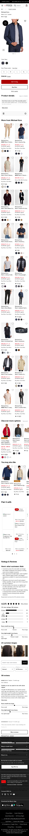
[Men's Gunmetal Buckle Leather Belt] (21, 330)
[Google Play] (18, 805)
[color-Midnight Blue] (3, 495)
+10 (10, 457)
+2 (10, 219)
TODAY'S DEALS (5, 1)
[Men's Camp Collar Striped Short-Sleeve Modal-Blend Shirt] (7, 396)
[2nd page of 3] (14, 553)
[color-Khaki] (3, 151)
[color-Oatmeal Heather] (21, 253)
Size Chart (14, 68)
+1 (9, 151)
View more (5, 107)
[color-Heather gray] (5, 187)
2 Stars (3, 619)
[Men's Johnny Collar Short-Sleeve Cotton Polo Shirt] (7, 264)
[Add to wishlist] (25, 21)
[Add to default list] (13, 125)
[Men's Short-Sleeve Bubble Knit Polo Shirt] (7, 164)
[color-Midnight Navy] (16, 319)
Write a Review (24, 603)
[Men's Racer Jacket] (18, 430)
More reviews (14, 732)
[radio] (2, 151)
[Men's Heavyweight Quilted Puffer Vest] (21, 264)
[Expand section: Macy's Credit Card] (14, 746)
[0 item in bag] (26, 5)
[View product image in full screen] (4, 50)
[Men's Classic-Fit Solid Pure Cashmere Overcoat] (21, 197)
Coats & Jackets (12, 9)
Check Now (19, 784)
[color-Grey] (16, 286)
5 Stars (3, 610)
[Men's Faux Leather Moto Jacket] (7, 363)
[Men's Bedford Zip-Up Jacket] (20, 472)
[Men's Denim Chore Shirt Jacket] (7, 230)
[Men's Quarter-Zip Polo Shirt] (21, 131)
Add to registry (14, 91)
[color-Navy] (21, 386)
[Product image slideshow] (14, 38)
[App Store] (6, 805)
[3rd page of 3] (16, 553)
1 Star (3, 622)
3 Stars (3, 616)
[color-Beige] (16, 386)
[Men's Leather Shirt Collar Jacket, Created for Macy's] (21, 396)
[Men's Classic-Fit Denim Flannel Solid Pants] (21, 164)
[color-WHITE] (21, 154)
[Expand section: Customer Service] (14, 742)
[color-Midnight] (8, 151)
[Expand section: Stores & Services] (14, 751)
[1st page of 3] (12, 553)
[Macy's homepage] (2, 9)
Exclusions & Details (11, 784)
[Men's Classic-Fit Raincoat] (21, 363)
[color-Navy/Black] (16, 350)
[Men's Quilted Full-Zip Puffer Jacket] (21, 297)
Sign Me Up (14, 766)
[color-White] (5, 353)
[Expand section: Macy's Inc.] (14, 755)
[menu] (2, 5)
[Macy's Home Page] (8, 5)
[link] (7, 146)
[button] (5, 9)
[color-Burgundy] (3, 220)
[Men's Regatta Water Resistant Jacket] (6, 430)
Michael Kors (5, 12)
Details (9, 76)
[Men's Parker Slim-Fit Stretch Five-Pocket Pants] (7, 131)
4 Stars (3, 613)
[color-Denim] (19, 183)
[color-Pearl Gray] (17, 453)
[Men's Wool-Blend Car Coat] (7, 197)
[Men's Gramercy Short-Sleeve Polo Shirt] (21, 230)
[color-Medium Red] (3, 457)
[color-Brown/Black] (19, 350)
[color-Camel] (8, 220)
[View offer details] (14, 113)
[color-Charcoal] (16, 183)
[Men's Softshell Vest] (7, 330)
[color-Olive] (21, 286)
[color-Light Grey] (21, 183)
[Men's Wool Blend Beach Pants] (7, 297)
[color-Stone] (3, 187)
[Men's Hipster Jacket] (7, 472)
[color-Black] (5, 151)
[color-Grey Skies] (5, 457)
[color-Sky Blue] (8, 457)
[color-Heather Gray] (8, 353)
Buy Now (14, 87)
